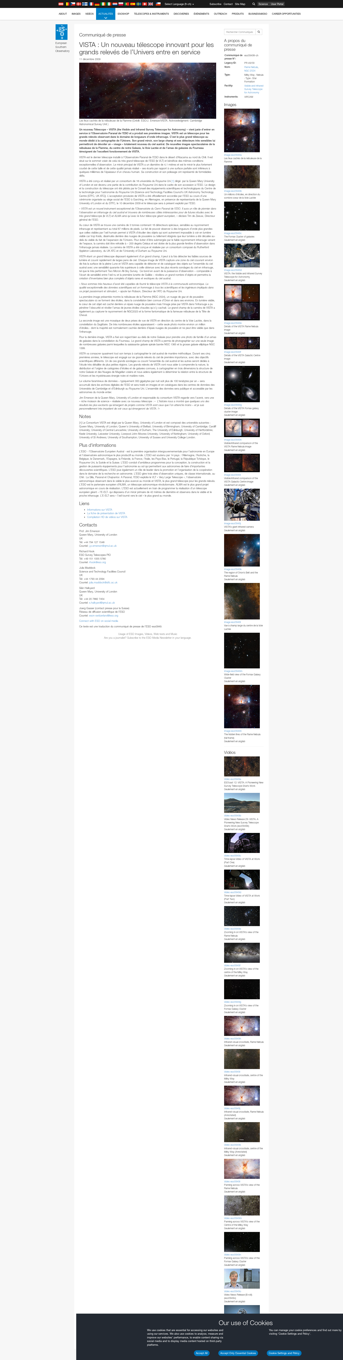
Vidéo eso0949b (232, 815)
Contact (228, 4)
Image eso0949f (232, 351)
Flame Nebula (251, 67)
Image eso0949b (233, 191)
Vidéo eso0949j (232, 1108)
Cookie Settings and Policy (284, 1353)
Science (263, 4)
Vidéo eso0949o (232, 1291)
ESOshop (123, 13)
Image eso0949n (233, 730)
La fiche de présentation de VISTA (106, 513)
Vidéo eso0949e (232, 928)
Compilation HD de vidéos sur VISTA (107, 517)
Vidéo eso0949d (232, 892)
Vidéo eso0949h (232, 1038)
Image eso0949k (233, 569)
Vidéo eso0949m (233, 1218)
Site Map (240, 4)
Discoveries (181, 13)
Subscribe (215, 4)
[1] (173, 181)
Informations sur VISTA (99, 509)
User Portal (277, 4)
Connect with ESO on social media (98, 620)
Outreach (220, 13)
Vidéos (89, 13)
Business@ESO (258, 13)
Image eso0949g (233, 404)
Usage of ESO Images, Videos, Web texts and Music (147, 633)
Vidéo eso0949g (232, 1001)
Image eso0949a (233, 154)
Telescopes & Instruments (151, 13)
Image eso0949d (233, 270)
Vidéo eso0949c (232, 855)
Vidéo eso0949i (232, 1071)
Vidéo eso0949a (232, 779)
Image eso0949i (232, 474)
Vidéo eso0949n (232, 1254)
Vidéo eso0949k (232, 1144)
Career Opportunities (286, 13)
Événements (201, 13)
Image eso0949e (233, 323)
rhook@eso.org (97, 562)
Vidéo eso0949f (232, 965)
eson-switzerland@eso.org (103, 615)
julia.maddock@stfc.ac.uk (103, 582)
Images (76, 13)
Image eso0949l (232, 622)
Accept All (202, 1353)
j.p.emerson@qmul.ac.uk (103, 545)
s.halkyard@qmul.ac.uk (102, 602)
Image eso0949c (233, 233)
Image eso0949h (233, 439)
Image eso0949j (232, 523)
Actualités (105, 13)
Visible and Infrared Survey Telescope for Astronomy (253, 89)
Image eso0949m (233, 671)
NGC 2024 (249, 70)
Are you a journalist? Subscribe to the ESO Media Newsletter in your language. (148, 637)
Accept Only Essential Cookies (238, 1353)
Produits (238, 13)
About (63, 13)
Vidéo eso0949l (232, 1181)
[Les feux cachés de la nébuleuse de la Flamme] (147, 91)
